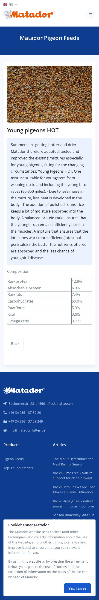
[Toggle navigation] (91, 14)
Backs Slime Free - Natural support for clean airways (73, 475)
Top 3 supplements (18, 468)
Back (15, 343)
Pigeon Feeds (13, 459)
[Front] (24, 389)
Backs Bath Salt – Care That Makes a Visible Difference (74, 489)
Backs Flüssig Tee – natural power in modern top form (73, 503)
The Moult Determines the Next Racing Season (73, 461)
